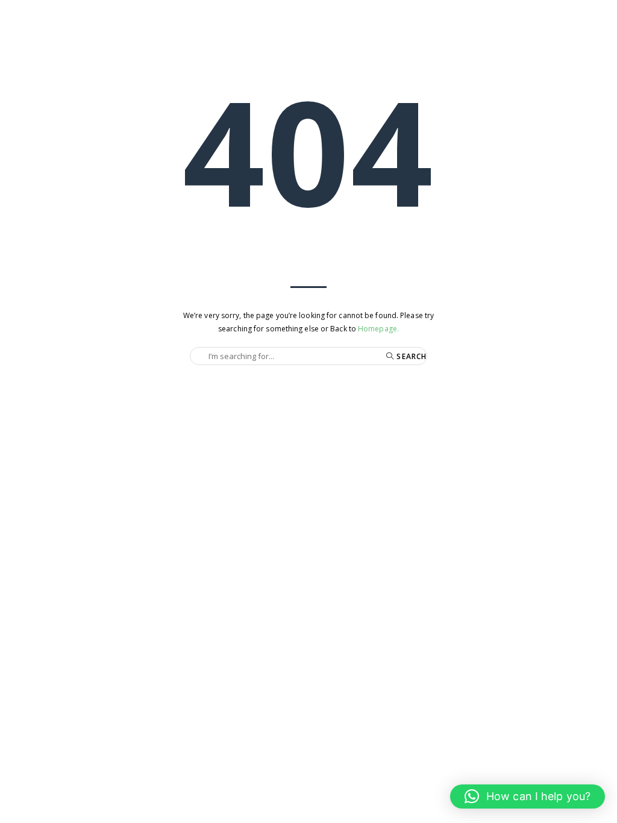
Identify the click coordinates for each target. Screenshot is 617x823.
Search (410, 356)
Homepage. (378, 329)
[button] (527, 796)
